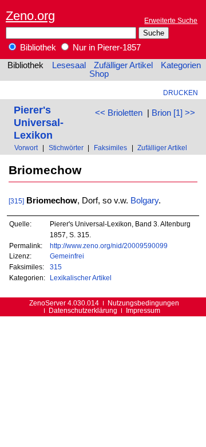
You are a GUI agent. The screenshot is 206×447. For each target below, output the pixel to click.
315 (56, 266)
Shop (99, 74)
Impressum (143, 310)
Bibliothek (37, 47)
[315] (16, 201)
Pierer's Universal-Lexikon (39, 122)
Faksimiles (110, 147)
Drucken (180, 92)
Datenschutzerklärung (83, 310)
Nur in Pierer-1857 (105, 47)
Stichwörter (66, 147)
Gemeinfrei (67, 256)
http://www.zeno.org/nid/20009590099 (109, 245)
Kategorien (181, 65)
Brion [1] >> (173, 112)
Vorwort (26, 147)
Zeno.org (30, 16)
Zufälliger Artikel (123, 65)
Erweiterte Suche (170, 20)
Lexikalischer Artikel (81, 277)
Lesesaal (69, 65)
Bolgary (144, 200)
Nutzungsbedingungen (143, 303)
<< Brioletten (118, 112)
